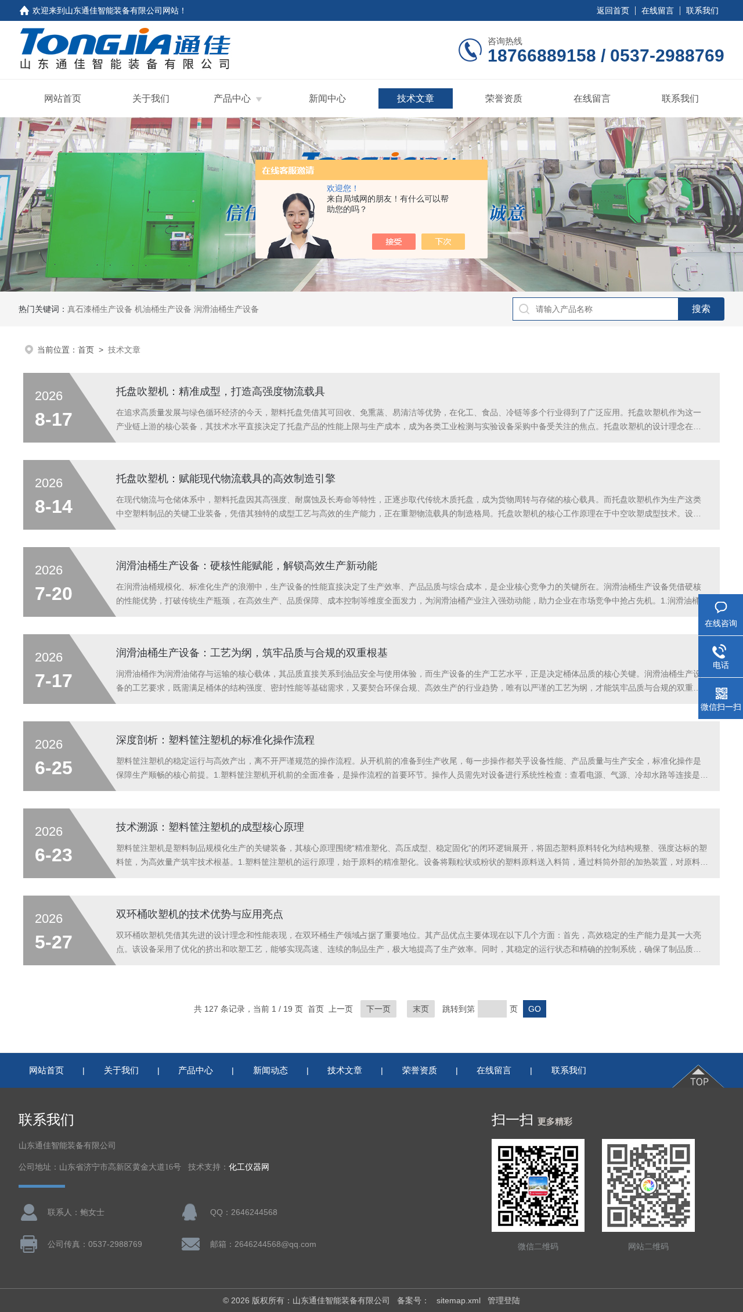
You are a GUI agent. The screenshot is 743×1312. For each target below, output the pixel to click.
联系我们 (702, 10)
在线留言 (657, 10)
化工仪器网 (249, 1167)
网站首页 (62, 98)
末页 (421, 1008)
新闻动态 (270, 1070)
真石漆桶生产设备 (99, 309)
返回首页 (613, 10)
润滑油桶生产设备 (226, 309)
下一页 (378, 1008)
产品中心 (232, 98)
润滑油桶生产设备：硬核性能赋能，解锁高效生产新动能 (246, 565)
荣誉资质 (503, 98)
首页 (86, 349)
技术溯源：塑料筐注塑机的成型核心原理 (210, 827)
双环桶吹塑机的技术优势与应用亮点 (199, 914)
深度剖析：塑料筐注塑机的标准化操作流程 (215, 740)
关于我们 (150, 98)
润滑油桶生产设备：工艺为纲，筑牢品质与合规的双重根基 (252, 653)
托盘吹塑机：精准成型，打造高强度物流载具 (220, 391)
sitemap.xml (459, 1300)
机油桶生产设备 (163, 309)
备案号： (413, 1300)
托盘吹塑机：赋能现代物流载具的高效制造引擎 (226, 478)
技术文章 (415, 98)
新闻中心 (327, 98)
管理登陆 (504, 1300)
